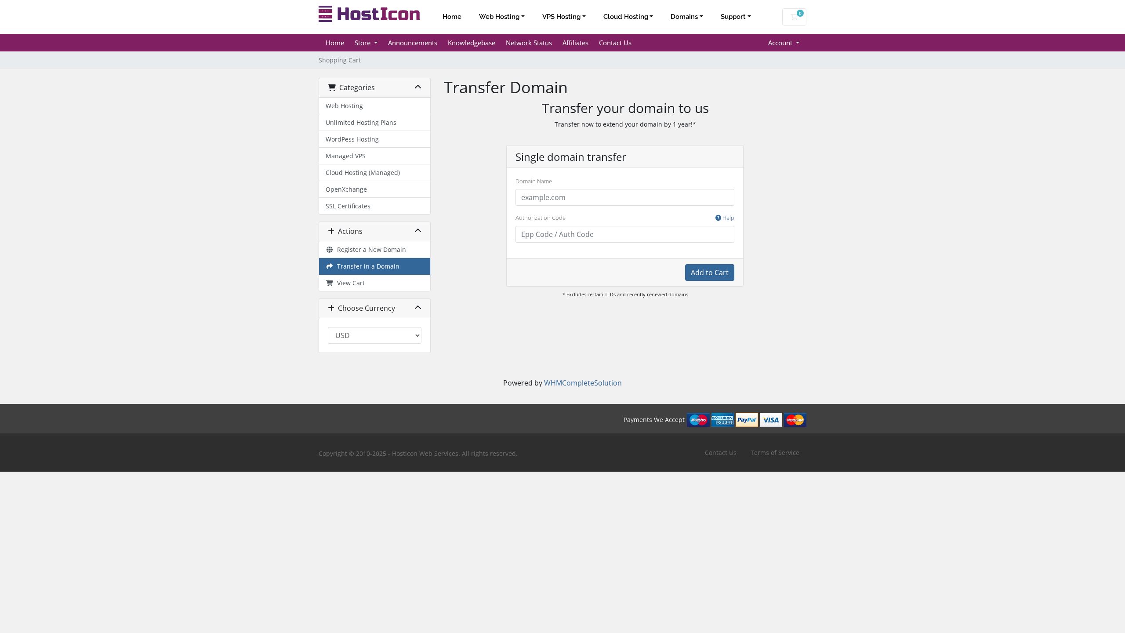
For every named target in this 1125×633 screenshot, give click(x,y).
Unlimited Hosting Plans (361, 122)
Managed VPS (346, 156)
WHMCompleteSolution (583, 383)
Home (452, 17)
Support (733, 17)
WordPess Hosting (352, 139)
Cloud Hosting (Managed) (363, 172)
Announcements (412, 42)
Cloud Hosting (625, 17)
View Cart (349, 283)
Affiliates (575, 42)
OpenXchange (346, 189)
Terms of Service (775, 452)
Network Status (529, 42)
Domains (684, 17)
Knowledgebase (471, 42)
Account (781, 42)
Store (363, 42)
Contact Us (615, 42)
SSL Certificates (348, 206)
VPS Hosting (561, 17)
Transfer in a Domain (366, 266)
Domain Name (533, 181)
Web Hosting (499, 17)
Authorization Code (624, 218)
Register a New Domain (370, 249)
